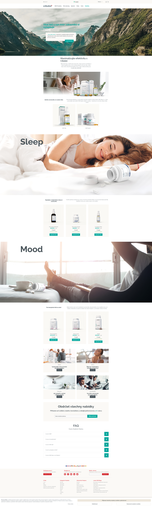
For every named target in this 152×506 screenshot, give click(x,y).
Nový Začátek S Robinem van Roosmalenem (100, 490)
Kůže (61, 493)
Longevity (61, 492)
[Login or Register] (106, 2)
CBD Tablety (62, 485)
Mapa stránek (79, 492)
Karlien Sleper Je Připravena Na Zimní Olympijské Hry (99, 486)
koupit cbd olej (69, 41)
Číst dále (59, 370)
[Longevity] (59, 376)
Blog (44, 483)
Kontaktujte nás (47, 474)
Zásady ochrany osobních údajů (82, 489)
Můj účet (78, 482)
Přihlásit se (105, 474)
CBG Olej (61, 486)
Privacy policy (70, 503)
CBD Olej (61, 482)
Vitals (61, 490)
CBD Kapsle (62, 483)
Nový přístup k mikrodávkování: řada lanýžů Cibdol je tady (100, 483)
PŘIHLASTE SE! (92, 416)
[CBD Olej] (64, 115)
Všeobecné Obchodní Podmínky (82, 490)
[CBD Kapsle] (87, 115)
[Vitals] (93, 376)
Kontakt (78, 483)
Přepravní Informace (80, 485)
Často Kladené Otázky (80, 486)
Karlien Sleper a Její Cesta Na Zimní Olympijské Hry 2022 (99, 489)
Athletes (44, 485)
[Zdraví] (59, 349)
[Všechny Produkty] (93, 349)
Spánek (61, 489)
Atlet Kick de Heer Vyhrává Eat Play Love (100, 492)
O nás (44, 482)
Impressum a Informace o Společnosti (49, 486)
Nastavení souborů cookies (133, 504)
